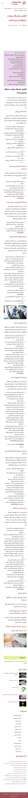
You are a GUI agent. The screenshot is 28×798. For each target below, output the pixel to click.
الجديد (11, 3)
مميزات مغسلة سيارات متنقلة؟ (16, 84)
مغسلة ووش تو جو (19, 65)
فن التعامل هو (15, 687)
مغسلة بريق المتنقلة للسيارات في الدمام (17, 70)
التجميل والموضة (17, 718)
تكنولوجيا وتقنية (17, 743)
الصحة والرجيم (18, 727)
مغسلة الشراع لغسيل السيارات (16, 61)
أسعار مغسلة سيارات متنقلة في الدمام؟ (17, 78)
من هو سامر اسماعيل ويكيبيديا (20, 768)
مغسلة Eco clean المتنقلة (17, 63)
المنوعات (19, 738)
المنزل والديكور (17, 735)
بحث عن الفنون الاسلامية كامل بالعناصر (18, 761)
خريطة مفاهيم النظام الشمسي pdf (19, 766)
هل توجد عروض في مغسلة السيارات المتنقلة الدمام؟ (16, 81)
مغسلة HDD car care (18, 73)
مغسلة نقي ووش (19, 57)
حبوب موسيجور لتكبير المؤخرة (20, 772)
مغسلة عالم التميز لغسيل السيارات (15, 59)
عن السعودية (18, 749)
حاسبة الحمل (18, 752)
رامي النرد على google (13, 680)
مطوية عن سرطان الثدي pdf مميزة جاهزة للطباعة (15, 776)
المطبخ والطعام (17, 732)
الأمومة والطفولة (17, 715)
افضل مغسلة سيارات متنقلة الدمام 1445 (14, 55)
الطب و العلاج (18, 729)
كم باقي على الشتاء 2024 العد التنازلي (10, 695)
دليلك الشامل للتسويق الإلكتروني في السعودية (11, 674)
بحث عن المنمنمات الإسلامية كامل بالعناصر (17, 774)
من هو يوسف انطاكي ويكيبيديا (20, 770)
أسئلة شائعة (20, 75)
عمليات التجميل (17, 746)
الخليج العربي (18, 724)
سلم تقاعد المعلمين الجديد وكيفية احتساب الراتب (15, 763)
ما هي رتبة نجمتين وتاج (13, 702)
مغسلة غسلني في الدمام (17, 67)
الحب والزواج (18, 721)
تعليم (20, 740)
